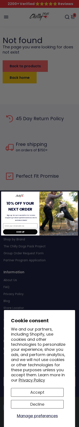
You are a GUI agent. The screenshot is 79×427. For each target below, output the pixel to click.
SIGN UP (20, 232)
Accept (37, 392)
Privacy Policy (32, 380)
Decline (37, 404)
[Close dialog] (75, 194)
